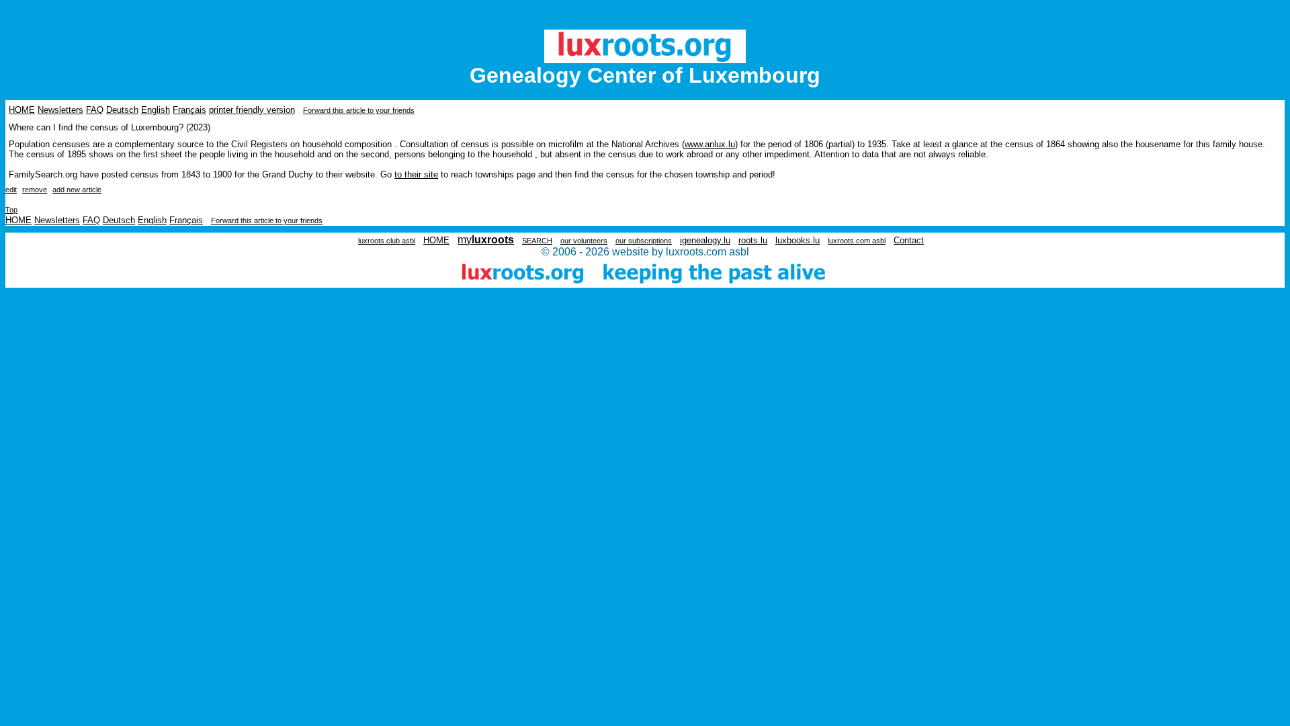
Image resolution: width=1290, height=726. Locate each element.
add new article (76, 190)
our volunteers (583, 241)
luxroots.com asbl (857, 241)
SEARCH (537, 241)
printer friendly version (252, 110)
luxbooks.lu (797, 240)
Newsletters (60, 110)
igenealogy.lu (705, 240)
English (155, 110)
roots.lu (752, 240)
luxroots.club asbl (386, 241)
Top (11, 210)
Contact (909, 240)
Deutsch (122, 110)
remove (34, 190)
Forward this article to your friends (359, 110)
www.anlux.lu (710, 144)
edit (11, 190)
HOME (22, 110)
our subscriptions (643, 241)
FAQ (94, 110)
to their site (416, 174)
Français (189, 110)
